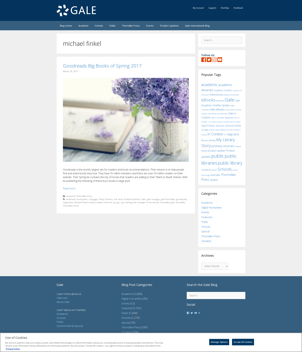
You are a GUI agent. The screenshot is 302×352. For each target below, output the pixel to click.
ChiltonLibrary (216, 94)
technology (205, 175)
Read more (69, 188)
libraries (205, 140)
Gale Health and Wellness (217, 113)
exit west (118, 199)
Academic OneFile (223, 90)
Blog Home (66, 25)
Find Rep (225, 7)
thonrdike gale (167, 202)
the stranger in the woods (146, 202)
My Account (198, 7)
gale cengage (153, 199)
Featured (70, 196)
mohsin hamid (95, 202)
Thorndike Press (131, 25)
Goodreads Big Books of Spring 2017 (102, 65)
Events (150, 25)
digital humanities (231, 95)
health (211, 130)
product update (216, 150)
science (235, 170)
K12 (225, 134)
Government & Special (70, 326)
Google (205, 129)
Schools (99, 25)
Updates (214, 179)
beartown (71, 199)
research (206, 169)
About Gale (63, 302)
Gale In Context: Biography (222, 117)
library (213, 140)
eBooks (208, 100)
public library (230, 163)
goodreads (181, 199)
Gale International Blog (197, 25)
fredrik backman (132, 199)
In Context (215, 134)
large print (68, 202)
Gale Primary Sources (212, 125)
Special (205, 231)
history (204, 134)
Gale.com (62, 298)
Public (112, 25)
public (217, 156)
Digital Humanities (211, 207)
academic (209, 84)
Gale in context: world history (229, 122)
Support (212, 7)
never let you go (111, 202)
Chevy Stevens (105, 199)
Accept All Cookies (243, 342)
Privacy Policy (13, 348)
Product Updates (169, 25)
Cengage (93, 199)
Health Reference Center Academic (228, 130)
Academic (83, 25)
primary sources (222, 146)
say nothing (126, 202)
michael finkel (80, 202)
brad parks (82, 199)
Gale (143, 199)
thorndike (180, 202)
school (214, 170)
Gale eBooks (217, 109)
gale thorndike (168, 199)
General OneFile (233, 125)
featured (220, 100)
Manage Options (219, 342)
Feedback (238, 7)
